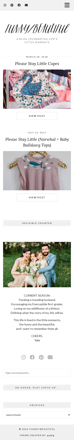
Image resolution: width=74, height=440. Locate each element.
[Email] (26, 5)
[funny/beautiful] (37, 26)
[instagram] (23, 357)
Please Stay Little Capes (37, 63)
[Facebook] (19, 5)
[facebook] (32, 357)
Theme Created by (37, 435)
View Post (37, 115)
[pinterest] (41, 357)
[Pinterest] (12, 5)
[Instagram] (5, 5)
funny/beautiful (42, 429)
